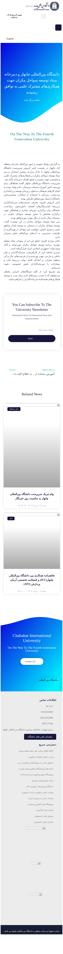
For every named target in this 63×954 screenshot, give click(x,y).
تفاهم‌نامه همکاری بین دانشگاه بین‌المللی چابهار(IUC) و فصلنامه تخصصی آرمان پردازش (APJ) (32, 580)
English (10, 38)
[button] (43, 16)
